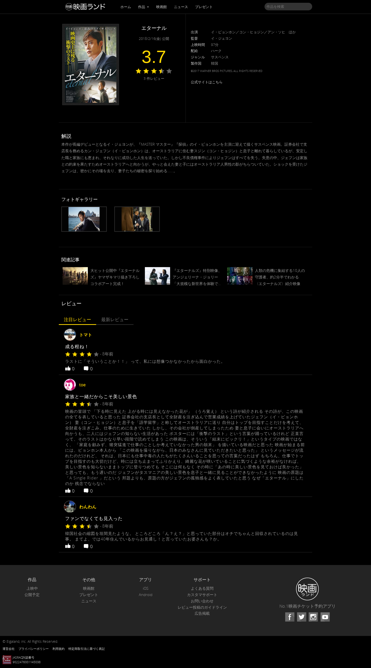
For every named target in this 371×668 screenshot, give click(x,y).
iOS (145, 588)
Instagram (313, 617)
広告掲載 (202, 613)
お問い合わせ (202, 601)
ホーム (125, 6)
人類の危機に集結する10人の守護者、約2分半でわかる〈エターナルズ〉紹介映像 (280, 277)
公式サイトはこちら (207, 82)
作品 (142, 6)
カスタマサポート (202, 594)
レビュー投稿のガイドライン (202, 607)
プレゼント (204, 6)
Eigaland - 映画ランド (86, 7)
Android (145, 594)
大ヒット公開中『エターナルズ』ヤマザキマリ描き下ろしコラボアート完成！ (115, 277)
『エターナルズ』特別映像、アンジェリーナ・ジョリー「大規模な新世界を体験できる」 (197, 277)
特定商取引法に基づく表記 (86, 649)
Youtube (325, 617)
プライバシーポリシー (33, 649)
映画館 (161, 6)
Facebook (290, 617)
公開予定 (32, 594)
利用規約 (58, 649)
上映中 (32, 588)
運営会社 (9, 649)
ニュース (181, 6)
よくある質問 (202, 588)
